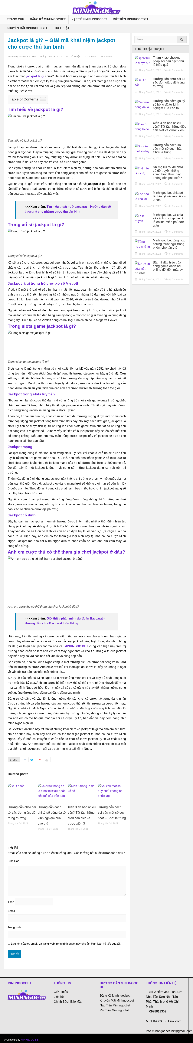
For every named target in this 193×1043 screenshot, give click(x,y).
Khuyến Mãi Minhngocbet (27, 28)
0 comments (90, 56)
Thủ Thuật (61, 28)
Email (12, 910)
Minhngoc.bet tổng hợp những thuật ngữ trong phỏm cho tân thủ (169, 244)
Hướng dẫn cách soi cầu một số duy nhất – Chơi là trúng (112, 812)
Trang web (14, 927)
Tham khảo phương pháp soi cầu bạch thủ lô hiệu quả (168, 61)
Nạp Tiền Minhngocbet (89, 19)
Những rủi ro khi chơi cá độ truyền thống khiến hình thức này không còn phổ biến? (168, 172)
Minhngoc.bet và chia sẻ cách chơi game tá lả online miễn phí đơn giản (168, 220)
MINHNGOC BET (30, 1039)
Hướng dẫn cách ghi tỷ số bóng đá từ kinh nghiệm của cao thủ (169, 104)
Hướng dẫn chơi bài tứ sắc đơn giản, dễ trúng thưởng (22, 812)
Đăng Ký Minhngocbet (48, 19)
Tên (11, 901)
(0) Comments (175, 70)
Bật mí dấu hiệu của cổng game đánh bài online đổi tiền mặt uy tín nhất (159, 268)
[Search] (182, 39)
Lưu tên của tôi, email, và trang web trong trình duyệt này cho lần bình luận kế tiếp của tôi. (66, 943)
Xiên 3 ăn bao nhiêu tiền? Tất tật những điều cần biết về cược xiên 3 (169, 126)
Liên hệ (59, 996)
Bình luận (13, 860)
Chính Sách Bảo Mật (67, 1001)
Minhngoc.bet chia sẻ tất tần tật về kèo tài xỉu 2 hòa (169, 196)
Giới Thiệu (61, 991)
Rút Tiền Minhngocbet (130, 19)
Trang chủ (15, 19)
